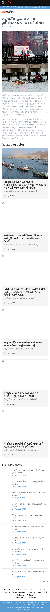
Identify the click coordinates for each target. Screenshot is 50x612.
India (18, 590)
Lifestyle (31, 592)
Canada (43, 590)
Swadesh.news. (21, 603)
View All (45, 581)
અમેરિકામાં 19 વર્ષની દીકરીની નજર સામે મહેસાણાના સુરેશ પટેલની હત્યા (23, 445)
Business (41, 592)
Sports (7, 592)
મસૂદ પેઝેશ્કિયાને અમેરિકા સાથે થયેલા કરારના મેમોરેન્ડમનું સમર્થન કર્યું (23, 344)
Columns (20, 595)
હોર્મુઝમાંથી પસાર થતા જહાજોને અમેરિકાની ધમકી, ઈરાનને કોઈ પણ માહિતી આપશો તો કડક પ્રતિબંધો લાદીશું (25, 184)
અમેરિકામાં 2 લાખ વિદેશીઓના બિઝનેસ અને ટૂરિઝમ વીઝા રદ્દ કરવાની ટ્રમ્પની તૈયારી (23, 238)
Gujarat (34, 590)
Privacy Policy (19, 597)
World (25, 590)
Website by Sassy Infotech (25, 610)
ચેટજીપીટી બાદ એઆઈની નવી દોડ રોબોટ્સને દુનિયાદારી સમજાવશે (21, 395)
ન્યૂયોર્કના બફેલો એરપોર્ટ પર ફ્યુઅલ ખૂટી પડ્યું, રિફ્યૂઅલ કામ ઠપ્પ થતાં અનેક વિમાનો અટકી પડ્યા (24, 292)
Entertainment (19, 592)
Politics (30, 595)
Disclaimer (32, 597)
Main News (8, 590)
